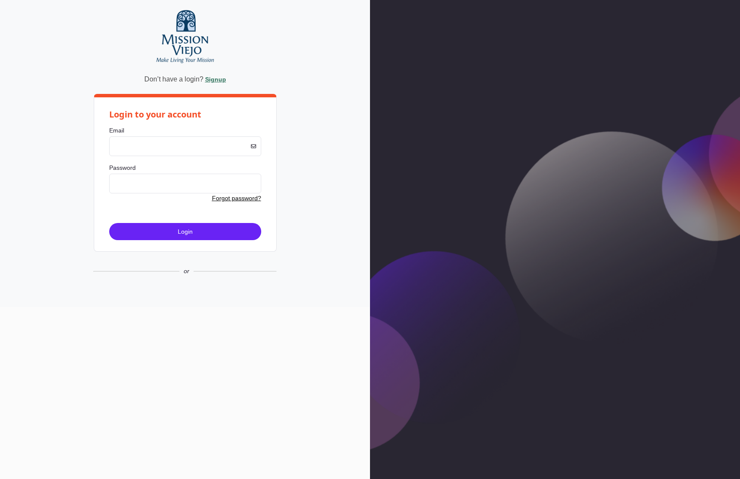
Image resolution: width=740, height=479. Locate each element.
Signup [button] (215, 79)
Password (122, 167)
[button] (185, 300)
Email (116, 130)
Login (185, 231)
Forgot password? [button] (236, 198)
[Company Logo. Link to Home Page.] (185, 66)
